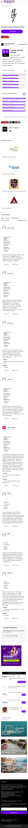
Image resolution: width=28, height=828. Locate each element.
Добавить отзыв (22, 116)
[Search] (26, 2)
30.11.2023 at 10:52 (11, 429)
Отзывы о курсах (8, 5)
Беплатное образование (6, 821)
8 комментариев (23, 44)
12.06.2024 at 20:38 (11, 324)
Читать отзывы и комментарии (11, 116)
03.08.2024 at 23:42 (11, 274)
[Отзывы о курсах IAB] (14, 201)
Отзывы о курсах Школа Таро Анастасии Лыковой (14, 191)
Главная (2, 5)
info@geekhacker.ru (18, 791)
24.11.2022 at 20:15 (11, 535)
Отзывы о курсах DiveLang (8, 174)
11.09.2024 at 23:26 (11, 229)
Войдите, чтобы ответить (8, 224)
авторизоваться (7, 631)
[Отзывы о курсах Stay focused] (14, 150)
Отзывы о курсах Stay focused (9, 157)
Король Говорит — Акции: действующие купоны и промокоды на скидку (17, 678)
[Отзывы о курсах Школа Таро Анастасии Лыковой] (14, 184)
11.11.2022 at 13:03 (10, 574)
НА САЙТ (13, 31)
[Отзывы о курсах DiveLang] (14, 167)
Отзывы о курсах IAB (7, 208)
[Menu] (1, 2)
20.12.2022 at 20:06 (11, 494)
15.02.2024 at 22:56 (11, 381)
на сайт (23, 694)
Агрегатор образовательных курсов (9, 819)
